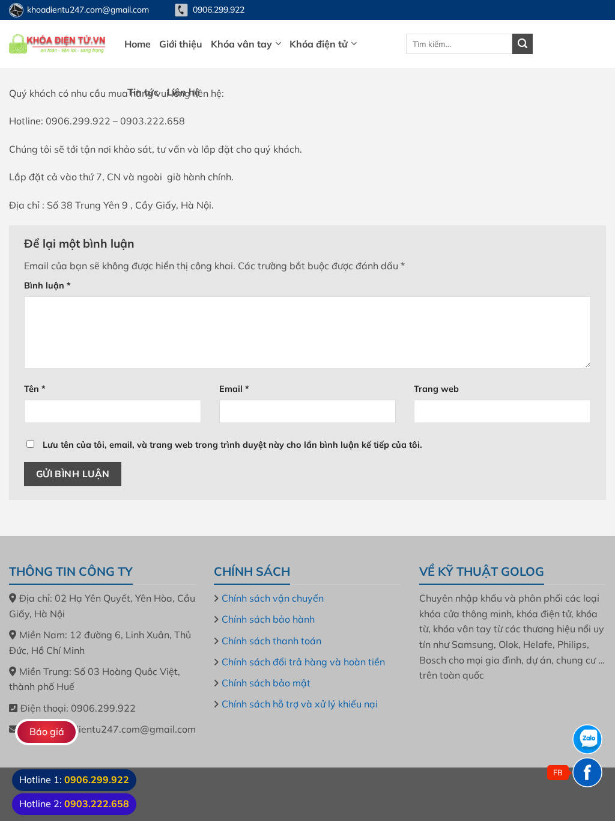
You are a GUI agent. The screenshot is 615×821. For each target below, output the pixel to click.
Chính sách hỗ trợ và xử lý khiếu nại (300, 704)
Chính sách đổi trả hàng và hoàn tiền (303, 662)
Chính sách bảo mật (266, 683)
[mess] (587, 772)
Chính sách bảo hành (268, 619)
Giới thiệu (180, 44)
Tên (35, 388)
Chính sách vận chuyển (273, 598)
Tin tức (143, 92)
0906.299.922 (218, 9)
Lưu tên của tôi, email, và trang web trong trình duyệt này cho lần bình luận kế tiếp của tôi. (232, 444)
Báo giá (46, 731)
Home (137, 44)
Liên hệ (183, 92)
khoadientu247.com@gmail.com (88, 9)
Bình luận (47, 285)
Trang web (436, 388)
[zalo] (587, 739)
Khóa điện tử (318, 44)
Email (234, 388)
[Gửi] (522, 44)
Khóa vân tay (241, 44)
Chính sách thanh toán (271, 641)
